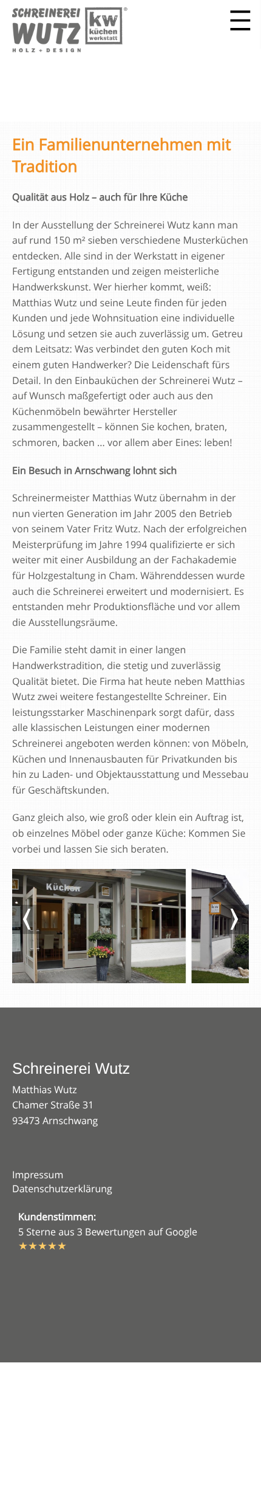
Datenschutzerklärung (62, 1188)
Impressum (37, 1174)
